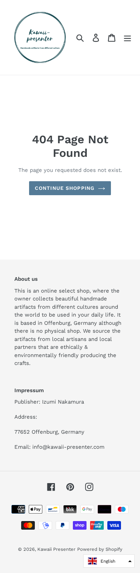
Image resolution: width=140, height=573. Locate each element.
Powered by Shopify (99, 549)
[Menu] (127, 37)
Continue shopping (64, 188)
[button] (109, 561)
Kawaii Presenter (56, 549)
